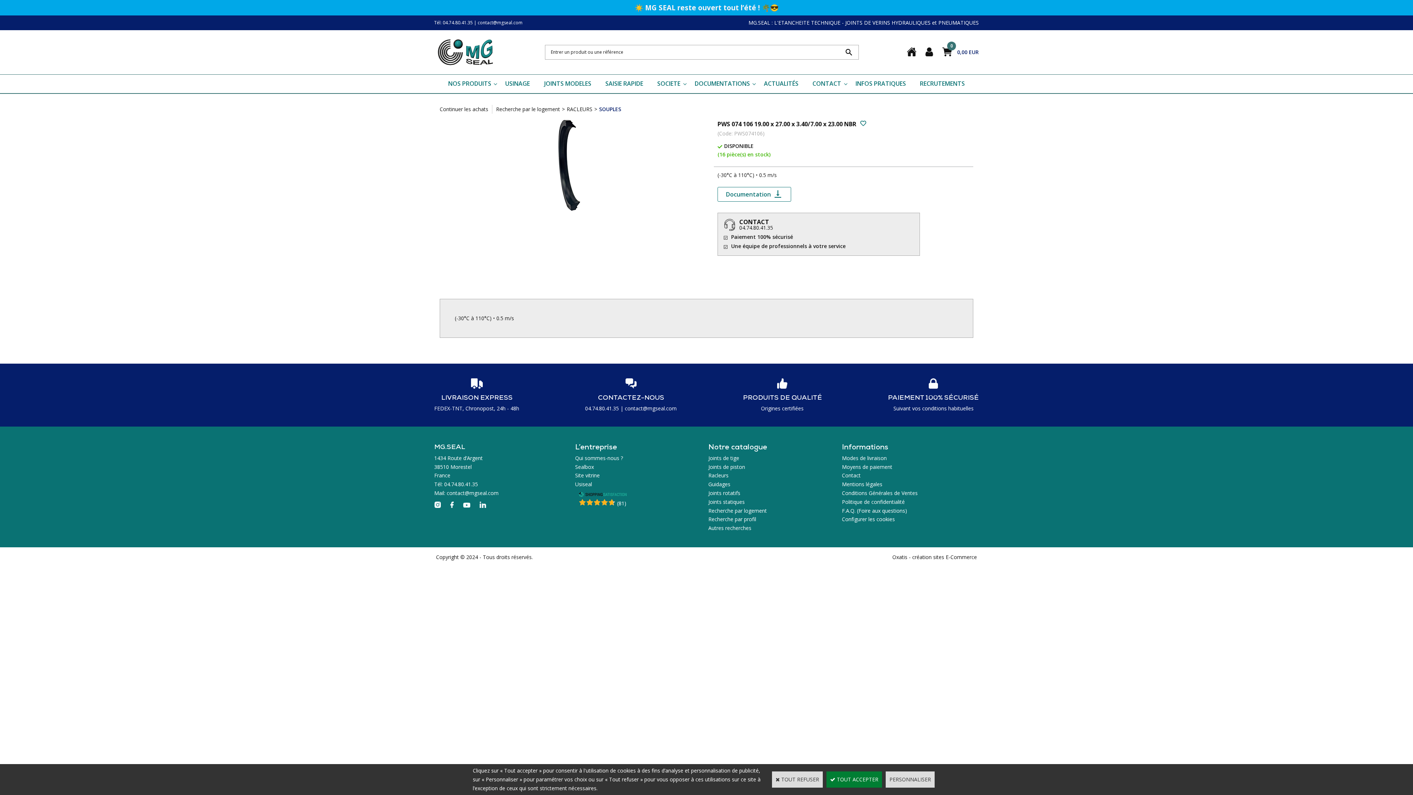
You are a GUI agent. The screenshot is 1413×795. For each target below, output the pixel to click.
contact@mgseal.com (500, 23)
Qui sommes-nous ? (599, 458)
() (621, 503)
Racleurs (718, 475)
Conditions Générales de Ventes (880, 493)
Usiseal (583, 484)
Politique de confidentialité (873, 501)
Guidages (719, 484)
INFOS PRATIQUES (881, 84)
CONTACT (826, 84)
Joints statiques (726, 501)
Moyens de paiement (867, 466)
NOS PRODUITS (469, 84)
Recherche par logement (737, 510)
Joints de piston (726, 466)
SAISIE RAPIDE (624, 84)
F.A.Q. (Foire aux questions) (874, 510)
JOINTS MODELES (567, 84)
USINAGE (517, 84)
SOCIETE (668, 84)
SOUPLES (610, 109)
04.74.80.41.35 (756, 227)
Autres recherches (729, 527)
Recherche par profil (732, 519)
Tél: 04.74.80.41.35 (453, 23)
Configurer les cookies (868, 519)
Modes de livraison (864, 458)
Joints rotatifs (724, 493)
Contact (851, 475)
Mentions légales (862, 484)
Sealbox (584, 466)
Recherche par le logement (528, 109)
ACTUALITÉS (781, 84)
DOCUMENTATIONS (722, 84)
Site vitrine (587, 475)
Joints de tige (723, 458)
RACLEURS (579, 109)
